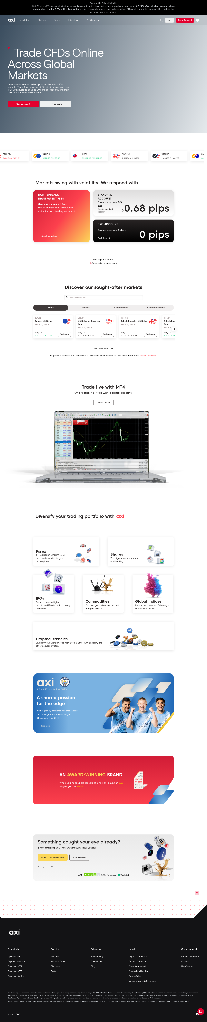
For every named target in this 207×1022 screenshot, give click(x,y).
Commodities (121, 307)
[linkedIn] (197, 1014)
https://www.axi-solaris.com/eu (64, 998)
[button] (161, 20)
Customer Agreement (17, 998)
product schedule (148, 356)
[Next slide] (174, 329)
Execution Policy (35, 998)
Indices (86, 307)
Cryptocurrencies (156, 307)
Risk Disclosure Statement (141, 995)
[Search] (161, 20)
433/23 (188, 1001)
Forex (51, 307)
